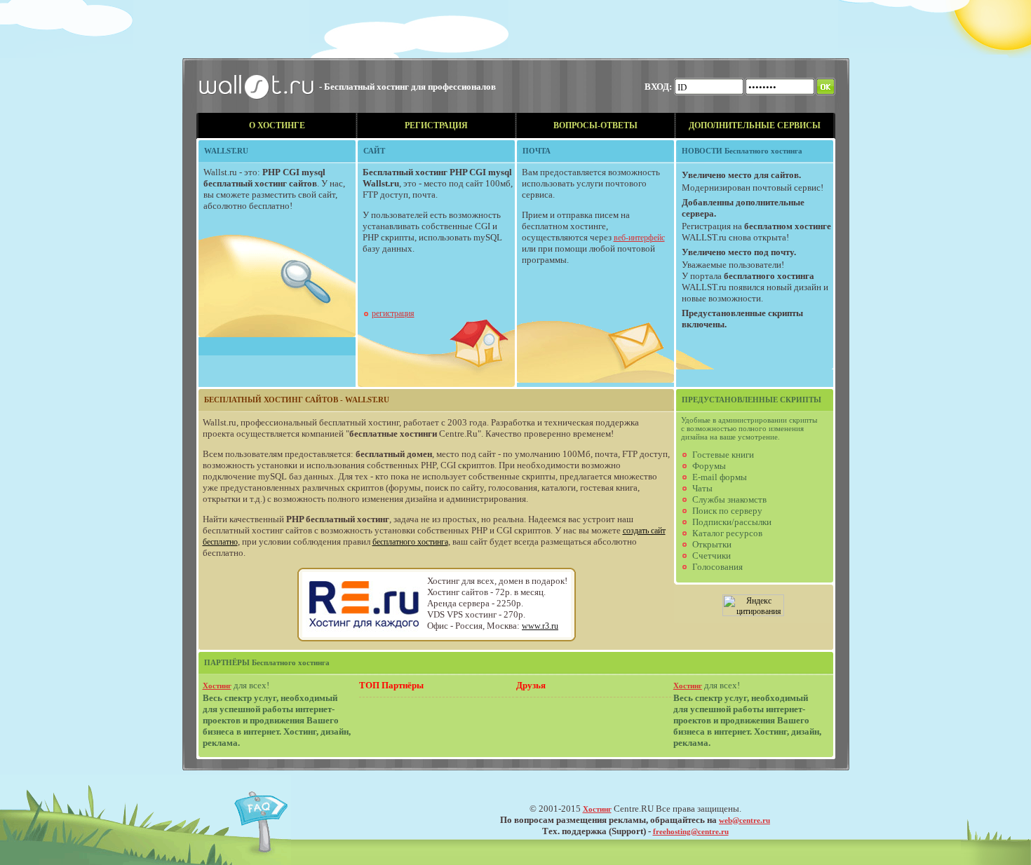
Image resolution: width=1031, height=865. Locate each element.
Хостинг (217, 685)
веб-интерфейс (639, 238)
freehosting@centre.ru (691, 831)
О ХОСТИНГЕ (277, 125)
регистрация (393, 313)
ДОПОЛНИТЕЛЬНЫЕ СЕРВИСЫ (755, 125)
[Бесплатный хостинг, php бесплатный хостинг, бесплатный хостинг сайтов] (257, 110)
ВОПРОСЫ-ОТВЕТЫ (595, 125)
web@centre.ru (744, 820)
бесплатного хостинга (410, 542)
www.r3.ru (540, 626)
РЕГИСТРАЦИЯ (436, 125)
